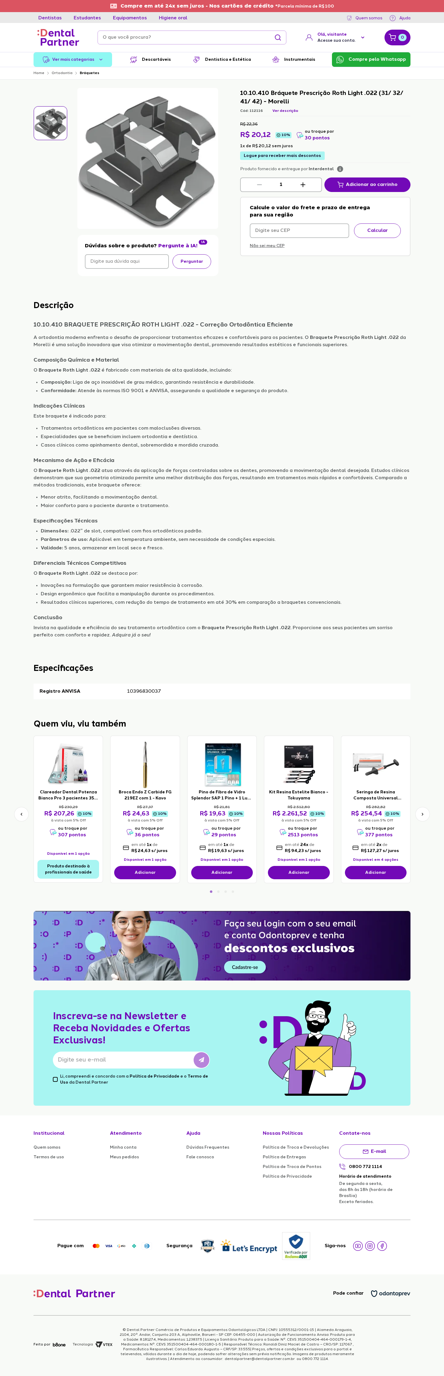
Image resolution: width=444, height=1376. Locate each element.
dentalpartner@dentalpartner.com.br (260, 1359)
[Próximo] (422, 814)
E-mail (378, 1151)
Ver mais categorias (73, 59)
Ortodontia (62, 73)
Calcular (377, 230)
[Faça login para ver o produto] (68, 764)
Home (39, 73)
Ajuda (404, 18)
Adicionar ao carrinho (371, 184)
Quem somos (369, 18)
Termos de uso (49, 1157)
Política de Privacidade (154, 1076)
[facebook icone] (382, 1246)
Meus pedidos (124, 1157)
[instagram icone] (370, 1246)
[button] (259, 184)
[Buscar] (278, 37)
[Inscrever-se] (201, 1060)
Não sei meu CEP (267, 246)
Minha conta (123, 1147)
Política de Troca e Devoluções (296, 1147)
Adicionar (145, 872)
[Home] (58, 37)
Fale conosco (200, 1157)
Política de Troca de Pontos (292, 1167)
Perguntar (192, 261)
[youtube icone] (358, 1246)
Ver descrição (285, 111)
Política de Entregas (284, 1157)
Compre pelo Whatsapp (377, 59)
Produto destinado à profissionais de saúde (68, 869)
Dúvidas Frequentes (207, 1147)
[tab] (50, 18)
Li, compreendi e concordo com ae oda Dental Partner (134, 1079)
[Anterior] (21, 814)
